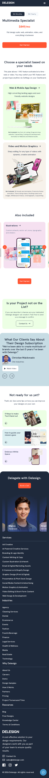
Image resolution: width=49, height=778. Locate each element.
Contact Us (24, 323)
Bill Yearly (32, 14)
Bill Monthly (17, 14)
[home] (8, 2)
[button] (45, 3)
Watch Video (10, 368)
